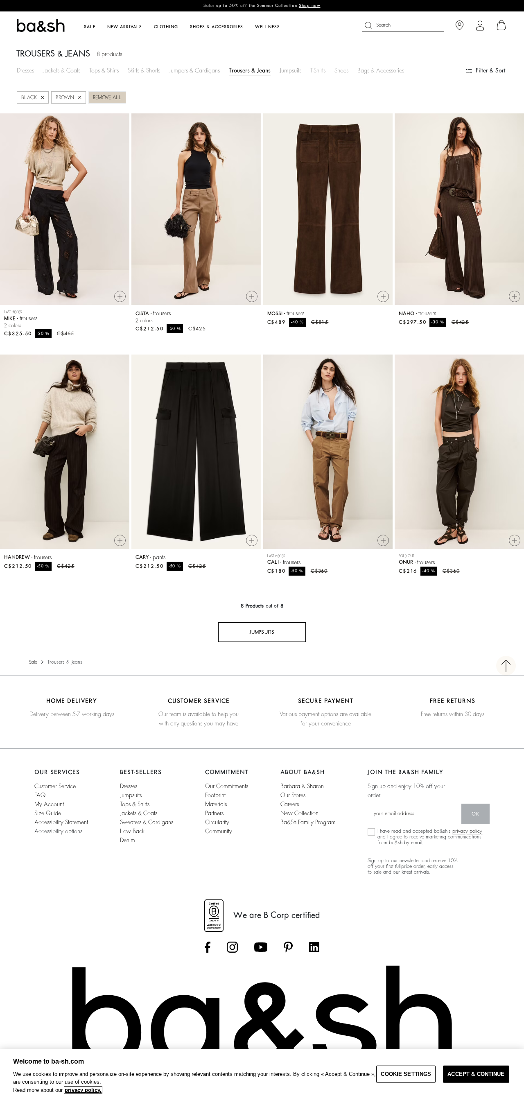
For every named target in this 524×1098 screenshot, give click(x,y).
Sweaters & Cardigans (146, 822)
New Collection (299, 813)
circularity (217, 822)
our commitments (226, 786)
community (218, 831)
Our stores (292, 795)
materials (216, 804)
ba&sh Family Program (308, 822)
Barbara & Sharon (302, 786)
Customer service (55, 786)
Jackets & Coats (61, 70)
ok (475, 813)
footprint (215, 795)
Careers (289, 804)
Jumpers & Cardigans (194, 70)
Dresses (25, 70)
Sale (33, 662)
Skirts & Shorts (144, 70)
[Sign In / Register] (480, 25)
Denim (127, 840)
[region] (262, 1073)
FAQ (39, 795)
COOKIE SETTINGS (406, 1074)
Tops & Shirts (104, 70)
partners (214, 813)
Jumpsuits (290, 70)
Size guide (47, 813)
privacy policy (467, 831)
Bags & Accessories (380, 70)
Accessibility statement (61, 822)
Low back (132, 831)
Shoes (341, 70)
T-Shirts (317, 70)
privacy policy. (83, 1090)
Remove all (107, 97)
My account (49, 804)
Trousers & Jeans (250, 70)
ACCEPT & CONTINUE (475, 1074)
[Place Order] (501, 25)
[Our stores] (459, 25)
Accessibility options (58, 831)
